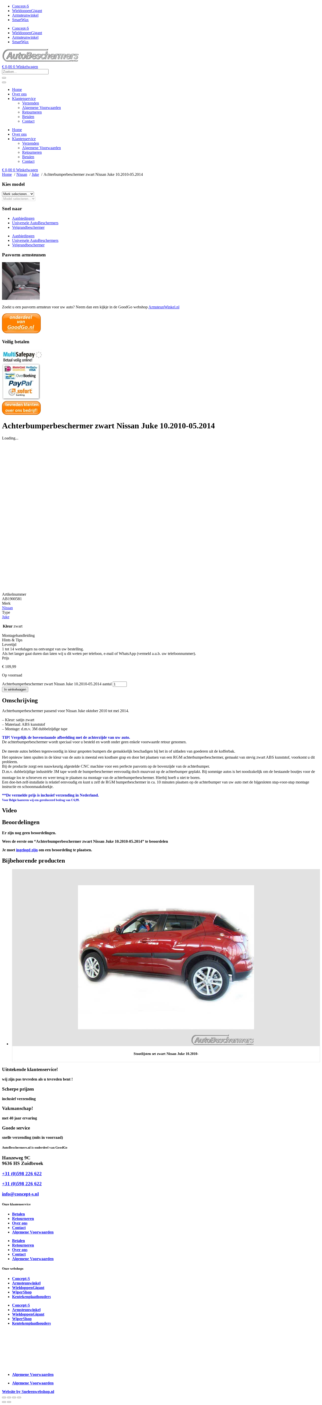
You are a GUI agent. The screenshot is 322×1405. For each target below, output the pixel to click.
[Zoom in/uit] (4, 1397)
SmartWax (20, 20)
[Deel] (14, 1397)
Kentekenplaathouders (31, 1297)
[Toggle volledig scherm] (9, 1397)
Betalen (28, 117)
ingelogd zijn (27, 850)
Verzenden (30, 103)
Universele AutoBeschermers (35, 223)
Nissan (7, 608)
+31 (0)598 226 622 (22, 1173)
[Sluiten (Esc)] (19, 1397)
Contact (28, 121)
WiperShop (22, 1292)
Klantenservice (24, 98)
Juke (5, 617)
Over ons (19, 94)
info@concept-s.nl (20, 1194)
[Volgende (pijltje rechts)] (9, 1402)
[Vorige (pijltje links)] (4, 1402)
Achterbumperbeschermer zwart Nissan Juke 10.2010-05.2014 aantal (57, 684)
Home (17, 89)
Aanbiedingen (23, 218)
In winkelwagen (15, 689)
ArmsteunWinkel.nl (163, 307)
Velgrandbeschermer (28, 227)
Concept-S (20, 6)
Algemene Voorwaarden (41, 107)
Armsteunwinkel (25, 15)
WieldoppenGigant (27, 11)
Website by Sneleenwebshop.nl (28, 1391)
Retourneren (32, 112)
